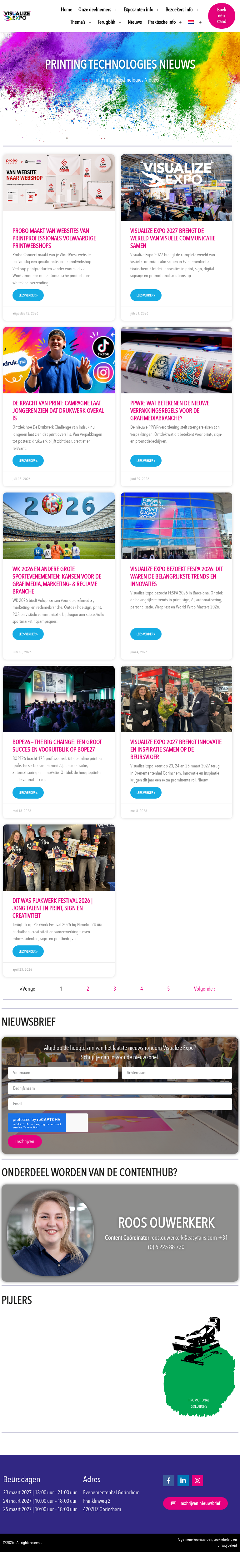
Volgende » (204, 989)
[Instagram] (197, 1480)
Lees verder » (28, 295)
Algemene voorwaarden (195, 1539)
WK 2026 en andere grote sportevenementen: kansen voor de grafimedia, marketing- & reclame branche (56, 580)
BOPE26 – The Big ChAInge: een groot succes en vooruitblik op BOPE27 (57, 746)
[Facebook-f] (168, 1480)
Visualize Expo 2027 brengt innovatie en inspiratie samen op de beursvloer (176, 749)
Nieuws (135, 22)
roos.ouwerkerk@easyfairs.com (183, 1237)
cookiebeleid (223, 1539)
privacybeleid (227, 1545)
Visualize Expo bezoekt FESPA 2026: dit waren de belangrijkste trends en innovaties (176, 576)
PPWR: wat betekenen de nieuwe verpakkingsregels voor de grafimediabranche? (169, 410)
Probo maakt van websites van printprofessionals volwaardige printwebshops (54, 238)
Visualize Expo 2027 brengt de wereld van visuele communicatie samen (172, 238)
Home (66, 9)
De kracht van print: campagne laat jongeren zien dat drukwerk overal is (58, 410)
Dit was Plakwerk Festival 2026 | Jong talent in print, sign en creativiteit (52, 908)
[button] (221, 16)
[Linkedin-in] (183, 1480)
